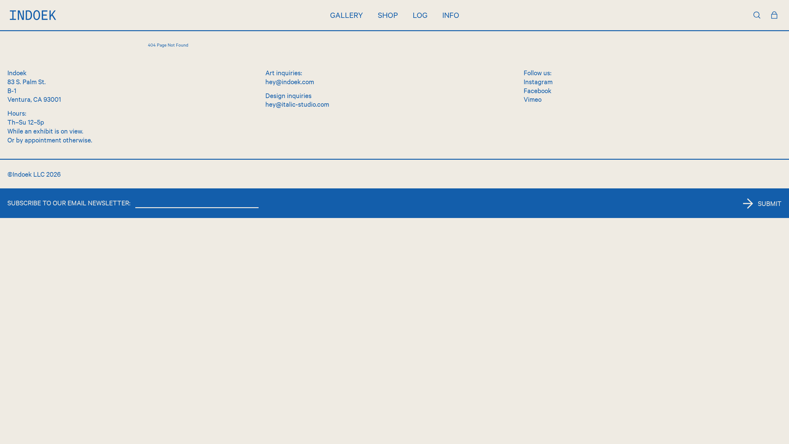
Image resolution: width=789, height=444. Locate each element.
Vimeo (533, 99)
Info (450, 14)
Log (420, 14)
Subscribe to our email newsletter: (68, 202)
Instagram (538, 81)
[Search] (757, 15)
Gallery (346, 14)
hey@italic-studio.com (297, 104)
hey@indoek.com (289, 81)
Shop (388, 14)
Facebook (537, 90)
